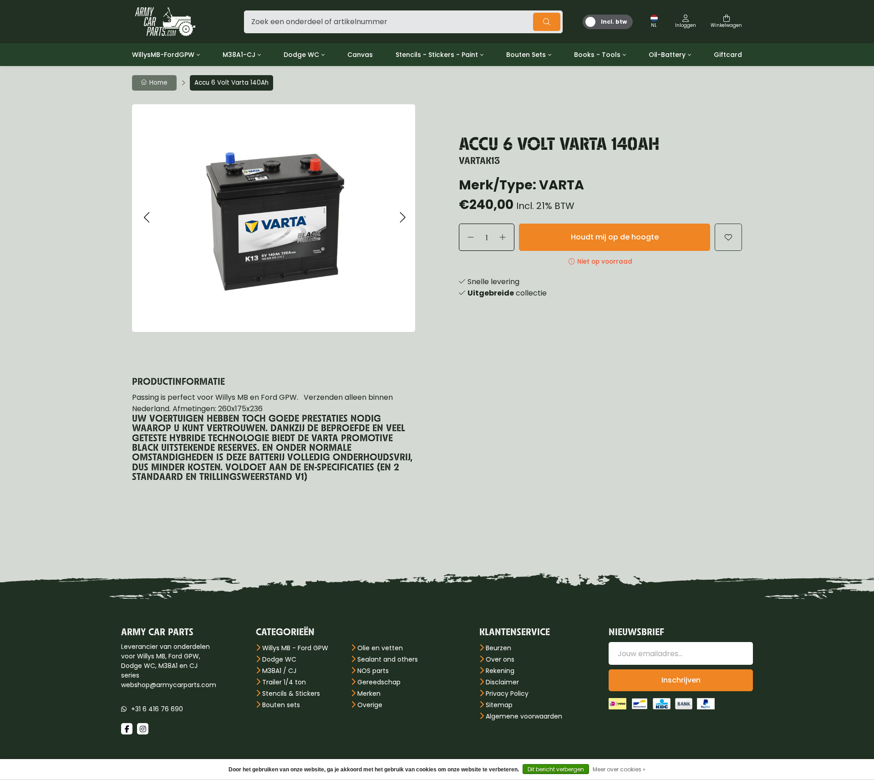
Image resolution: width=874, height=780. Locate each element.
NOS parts (373, 670)
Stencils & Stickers (291, 693)
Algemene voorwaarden (524, 716)
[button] (146, 218)
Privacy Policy (507, 693)
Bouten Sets (526, 54)
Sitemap (499, 704)
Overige (369, 704)
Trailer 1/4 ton (284, 682)
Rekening (500, 670)
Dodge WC (301, 54)
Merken (369, 693)
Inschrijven (681, 680)
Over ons (500, 659)
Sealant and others (387, 659)
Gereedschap (379, 682)
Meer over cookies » (619, 769)
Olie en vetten (380, 648)
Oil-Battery (667, 54)
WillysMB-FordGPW (163, 54)
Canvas (360, 54)
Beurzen (498, 648)
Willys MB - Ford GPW (295, 648)
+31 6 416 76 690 (157, 709)
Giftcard (728, 54)
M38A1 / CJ (279, 670)
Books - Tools (597, 54)
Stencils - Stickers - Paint (437, 54)
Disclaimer (502, 682)
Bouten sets (281, 704)
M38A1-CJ (239, 54)
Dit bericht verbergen (556, 769)
